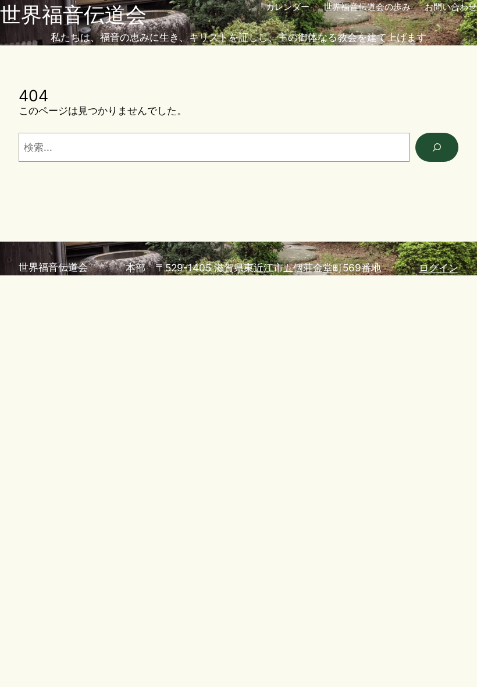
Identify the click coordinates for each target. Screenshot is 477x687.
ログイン (438, 267)
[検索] (436, 147)
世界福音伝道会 (73, 14)
